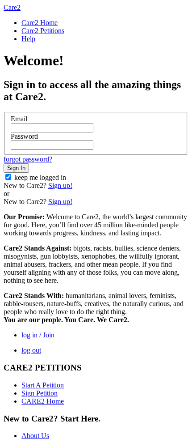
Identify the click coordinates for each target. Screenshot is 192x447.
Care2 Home (39, 22)
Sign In (16, 168)
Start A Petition (42, 385)
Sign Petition (39, 393)
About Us (35, 435)
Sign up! (60, 185)
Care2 (12, 7)
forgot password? (28, 159)
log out (31, 350)
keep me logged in (40, 177)
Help (28, 39)
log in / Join (37, 335)
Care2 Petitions (42, 30)
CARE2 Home (42, 401)
